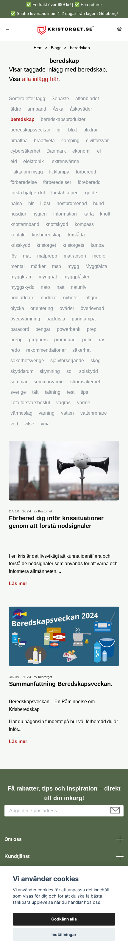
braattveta (44, 140)
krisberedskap (47, 234)
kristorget (46, 245)
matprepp (47, 255)
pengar (42, 329)
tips (84, 392)
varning (46, 413)
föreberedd (89, 182)
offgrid (92, 297)
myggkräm (21, 276)
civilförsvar (97, 140)
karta (88, 213)
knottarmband (24, 224)
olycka (17, 308)
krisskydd (20, 245)
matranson (75, 255)
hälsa (16, 203)
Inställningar (64, 934)
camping (70, 140)
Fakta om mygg (26, 171)
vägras (63, 402)
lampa (97, 245)
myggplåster (76, 276)
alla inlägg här (40, 79)
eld (13, 161)
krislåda (76, 234)
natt (60, 287)
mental (17, 266)
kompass (84, 224)
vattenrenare (93, 413)
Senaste (60, 98)
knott (105, 213)
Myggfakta (96, 266)
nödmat (49, 297)
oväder (67, 308)
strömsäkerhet (85, 381)
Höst (45, 203)
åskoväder (81, 108)
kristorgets (73, 245)
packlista (55, 318)
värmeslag (21, 413)
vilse (29, 423)
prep (91, 329)
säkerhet (81, 350)
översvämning (25, 318)
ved (14, 423)
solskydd (88, 371)
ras (102, 339)
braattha (19, 140)
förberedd (86, 171)
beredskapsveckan (30, 129)
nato (45, 287)
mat (27, 255)
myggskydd (22, 287)
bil (59, 129)
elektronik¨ (34, 161)
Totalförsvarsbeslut (30, 402)
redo (15, 350)
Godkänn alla (64, 919)
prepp (16, 339)
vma (45, 423)
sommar (18, 381)
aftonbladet (87, 98)
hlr (31, 203)
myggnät (48, 276)
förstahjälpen (65, 192)
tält (35, 392)
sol (69, 371)
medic (98, 255)
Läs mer (18, 583)
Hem (38, 47)
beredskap (22, 119)
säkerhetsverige (27, 360)
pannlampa (84, 318)
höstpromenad (72, 203)
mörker (38, 266)
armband (36, 108)
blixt (72, 129)
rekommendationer (46, 350)
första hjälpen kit (27, 192)
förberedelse (23, 182)
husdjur (18, 213)
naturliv (78, 287)
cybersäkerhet (25, 151)
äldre (15, 108)
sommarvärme (49, 381)
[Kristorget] (65, 29)
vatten (67, 413)
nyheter (71, 297)
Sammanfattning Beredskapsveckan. (61, 684)
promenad (65, 339)
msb (56, 266)
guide (91, 192)
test (70, 392)
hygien (39, 213)
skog (95, 360)
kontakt (18, 234)
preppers (38, 339)
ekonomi (81, 151)
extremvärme (65, 161)
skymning (50, 371)
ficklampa (59, 171)
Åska (58, 108)
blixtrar (90, 129)
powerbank (68, 329)
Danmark (56, 151)
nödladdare (22, 297)
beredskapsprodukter (63, 119)
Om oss (13, 839)
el (99, 151)
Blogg (56, 47)
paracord (19, 329)
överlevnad (92, 308)
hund (98, 203)
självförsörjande (67, 360)
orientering (41, 308)
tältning (52, 392)
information (65, 213)
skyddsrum (21, 371)
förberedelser (57, 182)
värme (83, 402)
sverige (18, 392)
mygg (73, 266)
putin (87, 339)
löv (13, 255)
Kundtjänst (16, 856)
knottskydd (57, 224)
